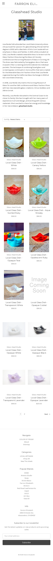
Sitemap (26, 444)
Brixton (26, 486)
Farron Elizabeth (26, 483)
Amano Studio (26, 475)
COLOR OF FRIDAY (26, 439)
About (26, 442)
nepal (26, 491)
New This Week (26, 461)
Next (46, 414)
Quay (27, 478)
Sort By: (7, 119)
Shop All (26, 459)
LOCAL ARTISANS (26, 456)
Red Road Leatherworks (26, 488)
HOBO (26, 473)
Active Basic (26, 481)
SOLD (26, 493)
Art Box (26, 496)
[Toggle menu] (3, 3)
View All (26, 499)
